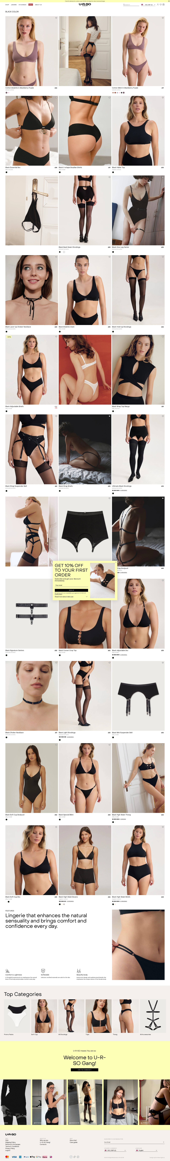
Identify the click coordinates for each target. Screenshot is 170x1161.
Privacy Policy (58, 594)
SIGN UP (71, 590)
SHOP (7, 4)
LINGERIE (14, 4)
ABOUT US (38, 4)
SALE (30, 4)
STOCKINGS (22, 4)
